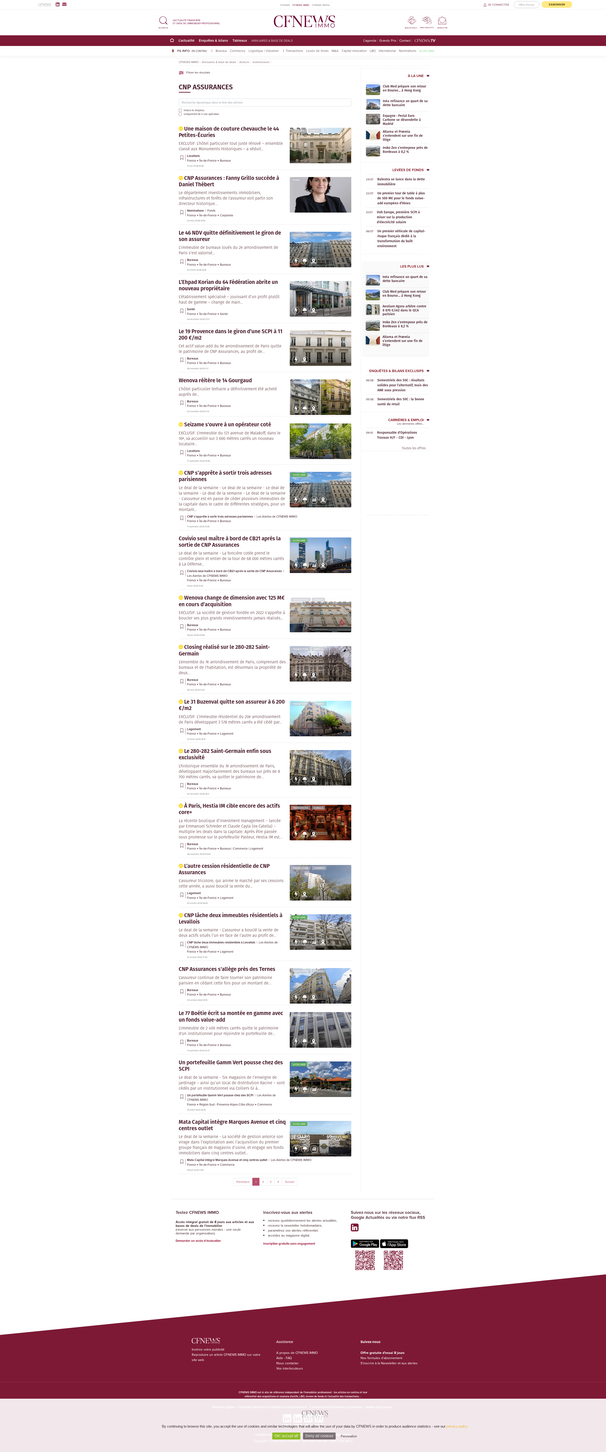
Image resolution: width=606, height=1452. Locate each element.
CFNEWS (285, 5)
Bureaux (221, 50)
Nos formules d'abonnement (381, 1358)
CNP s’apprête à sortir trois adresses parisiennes (220, 516)
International (387, 50)
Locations (298, 130)
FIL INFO (192, 50)
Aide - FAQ (284, 1358)
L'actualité (186, 40)
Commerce (237, 50)
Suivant (289, 1182)
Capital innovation (354, 50)
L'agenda (369, 40)
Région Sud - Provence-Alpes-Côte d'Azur (227, 1104)
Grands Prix (387, 40)
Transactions (294, 50)
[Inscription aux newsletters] (64, 4)
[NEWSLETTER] (442, 20)
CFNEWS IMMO (300, 5)
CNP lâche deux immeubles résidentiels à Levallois (221, 942)
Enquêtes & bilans (213, 40)
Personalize (349, 1436)
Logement (319, 703)
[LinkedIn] (59, 4)
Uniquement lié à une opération (201, 114)
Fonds (296, 180)
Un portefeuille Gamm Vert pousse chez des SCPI (220, 1095)
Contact (404, 40)
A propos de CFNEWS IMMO (297, 1352)
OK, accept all (286, 1436)
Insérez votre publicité (208, 1349)
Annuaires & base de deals (272, 40)
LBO (373, 50)
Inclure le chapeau (194, 110)
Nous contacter (287, 1363)
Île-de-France (208, 160)
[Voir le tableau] (314, 503)
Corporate (226, 215)
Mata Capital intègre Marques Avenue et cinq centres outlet (227, 1160)
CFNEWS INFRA (321, 5)
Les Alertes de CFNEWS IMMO (277, 516)
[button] (163, 21)
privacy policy (457, 1426)
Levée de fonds (317, 50)
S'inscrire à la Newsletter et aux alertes (389, 1363)
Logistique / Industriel (264, 50)
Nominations (407, 50)
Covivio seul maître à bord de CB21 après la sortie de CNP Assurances (235, 571)
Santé (317, 284)
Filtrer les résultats (198, 72)
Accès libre (426, 51)
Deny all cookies (319, 1436)
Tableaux (239, 40)
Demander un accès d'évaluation (198, 1240)
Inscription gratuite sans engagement (289, 1243)
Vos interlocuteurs (289, 1368)
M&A (335, 50)
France (192, 160)
